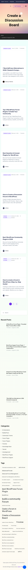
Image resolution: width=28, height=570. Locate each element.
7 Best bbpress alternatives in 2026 (9, 467)
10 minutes (8, 418)
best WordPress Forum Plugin (12, 490)
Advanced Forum (7, 470)
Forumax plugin (5, 525)
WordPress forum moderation (8, 545)
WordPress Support (7, 457)
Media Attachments (5, 531)
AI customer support (6, 479)
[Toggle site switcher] (10, 6)
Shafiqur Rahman (9, 81)
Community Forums (7, 435)
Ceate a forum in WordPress (9, 510)
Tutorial (4, 449)
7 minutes (8, 327)
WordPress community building (8, 537)
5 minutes (8, 350)
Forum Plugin (7, 48)
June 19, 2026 (15, 375)
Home (2, 35)
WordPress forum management (8, 543)
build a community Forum (11, 500)
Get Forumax (17, 6)
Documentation (21, 562)
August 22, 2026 (15, 350)
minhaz (7, 125)
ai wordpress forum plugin (18, 479)
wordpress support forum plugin (8, 551)
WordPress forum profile (19, 548)
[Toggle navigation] (26, 6)
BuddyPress (5, 433)
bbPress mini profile (17, 485)
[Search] (3, 312)
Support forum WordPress (18, 531)
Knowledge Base (6, 446)
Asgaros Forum (16, 482)
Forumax (4, 444)
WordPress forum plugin (7, 548)
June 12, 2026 (15, 401)
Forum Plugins (6, 441)
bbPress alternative (6, 485)
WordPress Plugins (7, 455)
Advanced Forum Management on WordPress (11, 476)
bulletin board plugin (6, 505)
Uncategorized (6, 452)
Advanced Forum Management (10, 473)
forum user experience (20, 528)
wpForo (20, 551)
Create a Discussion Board (11, 516)
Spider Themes (21, 566)
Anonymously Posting (6, 482)
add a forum (22, 467)
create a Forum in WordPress (7, 522)
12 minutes (8, 401)
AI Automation (6, 430)
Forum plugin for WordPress (7, 528)
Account (14, 564)
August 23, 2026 (15, 327)
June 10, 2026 (15, 418)
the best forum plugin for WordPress (9, 534)
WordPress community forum (7, 540)
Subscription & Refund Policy (10, 562)
